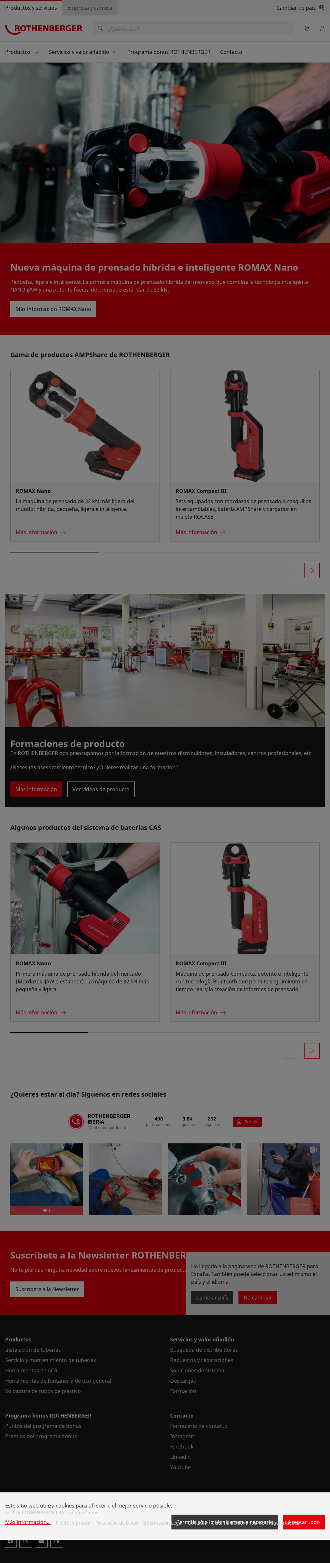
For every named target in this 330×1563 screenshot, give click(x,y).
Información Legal (163, 1523)
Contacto (197, 1523)
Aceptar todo (304, 1522)
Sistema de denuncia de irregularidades (255, 1523)
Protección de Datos (116, 1523)
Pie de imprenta (73, 1523)
